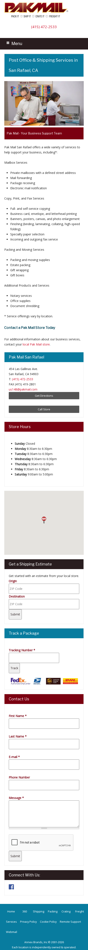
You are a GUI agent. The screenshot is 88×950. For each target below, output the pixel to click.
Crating (66, 911)
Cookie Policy (48, 922)
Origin (13, 581)
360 (24, 911)
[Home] (37, 17)
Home (11, 911)
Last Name (18, 736)
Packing (52, 911)
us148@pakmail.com (23, 389)
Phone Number (19, 777)
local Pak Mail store (36, 344)
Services (11, 922)
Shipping (38, 911)
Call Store (44, 409)
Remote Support (70, 922)
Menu (17, 43)
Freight (79, 911)
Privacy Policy (28, 922)
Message (16, 798)
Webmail (11, 932)
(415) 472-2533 (44, 26)
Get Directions (44, 396)
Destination (17, 596)
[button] (44, 520)
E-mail (14, 757)
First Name (18, 716)
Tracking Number (22, 650)
